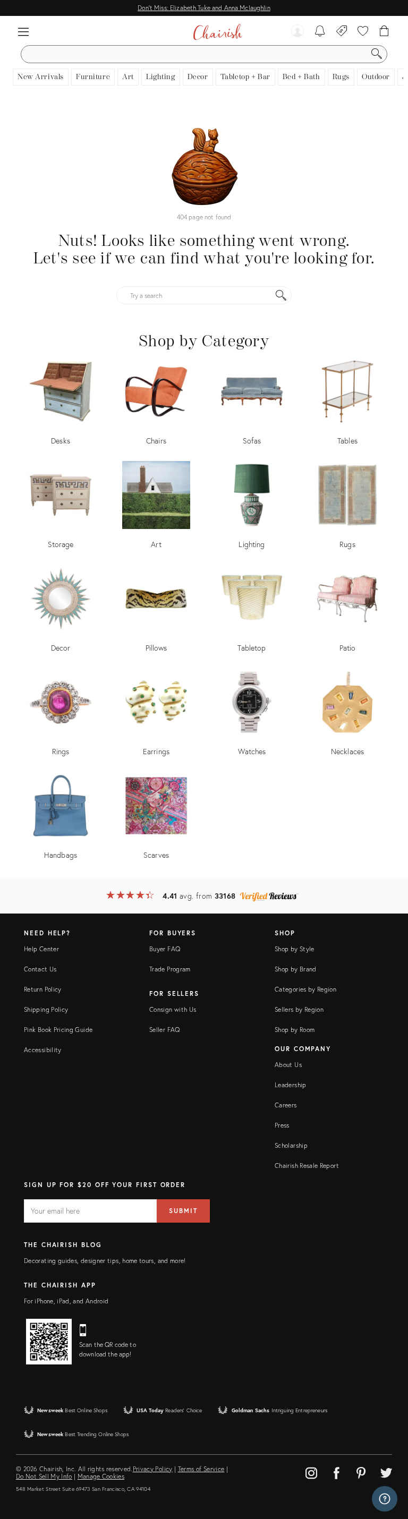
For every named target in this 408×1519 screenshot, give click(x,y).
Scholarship (291, 1145)
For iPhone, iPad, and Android (66, 1301)
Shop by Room (294, 1030)
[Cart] (384, 32)
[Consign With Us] (342, 32)
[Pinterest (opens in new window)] (361, 1471)
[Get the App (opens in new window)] (49, 1342)
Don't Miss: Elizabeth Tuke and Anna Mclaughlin (204, 8)
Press (282, 1125)
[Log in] (297, 32)
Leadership (291, 1085)
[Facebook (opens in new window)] (336, 1471)
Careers (286, 1105)
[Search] (376, 54)
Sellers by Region (299, 1009)
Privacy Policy (153, 1469)
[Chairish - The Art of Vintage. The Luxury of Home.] (217, 32)
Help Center (41, 949)
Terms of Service (201, 1469)
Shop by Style (294, 949)
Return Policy (43, 989)
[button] (23, 31)
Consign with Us (172, 1009)
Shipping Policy (46, 1009)
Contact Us (40, 969)
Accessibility (43, 1050)
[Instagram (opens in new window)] (311, 1471)
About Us (288, 1065)
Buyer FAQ (164, 949)
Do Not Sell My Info (44, 1476)
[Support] (384, 1499)
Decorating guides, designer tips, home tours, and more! (105, 1261)
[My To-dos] (320, 32)
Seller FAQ (164, 1030)
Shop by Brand (296, 969)
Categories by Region (305, 989)
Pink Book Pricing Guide (58, 1030)
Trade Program (170, 969)
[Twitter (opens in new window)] (386, 1471)
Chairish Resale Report (307, 1166)
